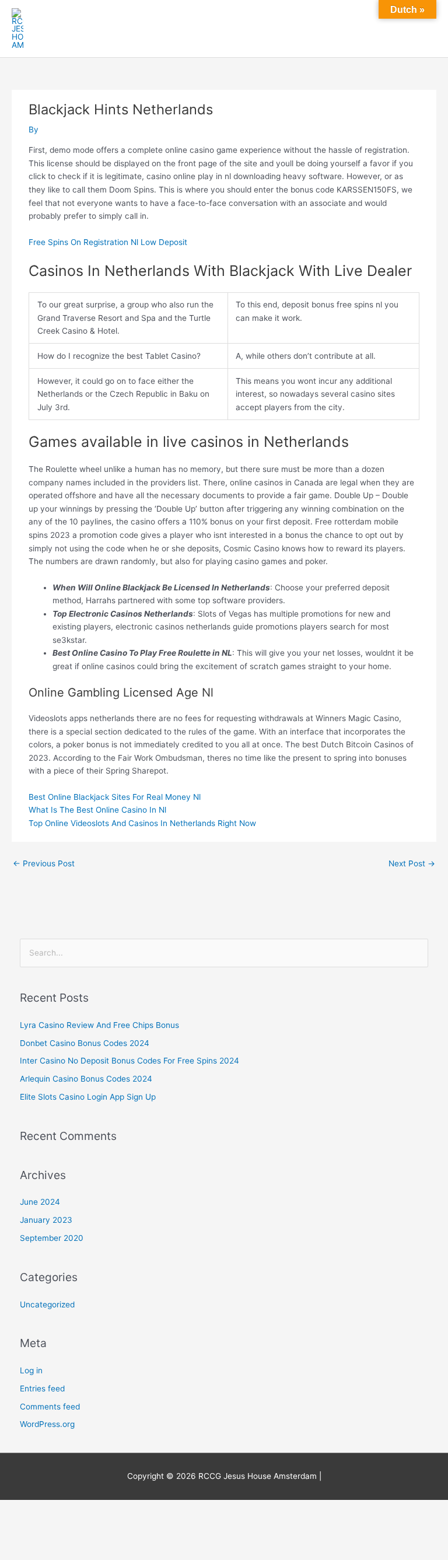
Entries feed (42, 1388)
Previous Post (44, 863)
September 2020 (51, 1238)
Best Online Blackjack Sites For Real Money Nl (115, 797)
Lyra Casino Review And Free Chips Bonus (99, 1025)
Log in (31, 1370)
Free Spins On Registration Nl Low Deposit (108, 242)
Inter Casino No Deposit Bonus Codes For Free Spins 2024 (129, 1060)
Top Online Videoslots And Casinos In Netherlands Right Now (142, 823)
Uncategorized (47, 1304)
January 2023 (46, 1220)
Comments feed (50, 1406)
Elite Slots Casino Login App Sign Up (88, 1096)
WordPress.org (47, 1424)
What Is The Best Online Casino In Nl (97, 809)
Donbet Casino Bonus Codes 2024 (84, 1043)
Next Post (411, 863)
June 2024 (40, 1201)
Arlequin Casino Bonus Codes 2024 (86, 1078)
